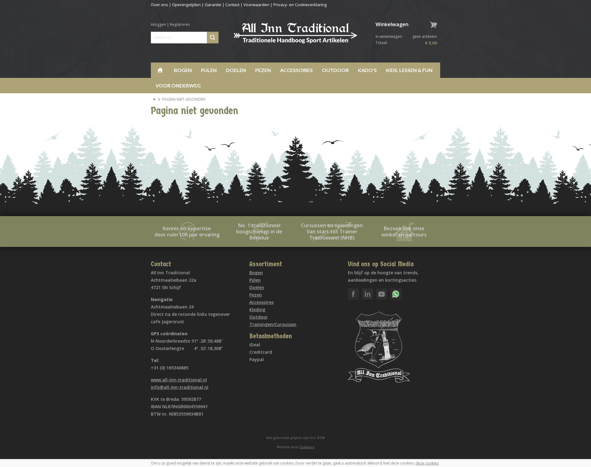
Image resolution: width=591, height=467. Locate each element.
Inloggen (158, 24)
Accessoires (296, 70)
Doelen (236, 70)
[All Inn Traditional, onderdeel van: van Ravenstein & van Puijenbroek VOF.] (295, 33)
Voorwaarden (256, 4)
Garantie (213, 4)
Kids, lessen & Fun (409, 70)
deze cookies (427, 463)
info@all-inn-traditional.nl (179, 387)
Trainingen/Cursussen (272, 324)
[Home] (154, 99)
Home (160, 70)
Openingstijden (186, 4)
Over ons (159, 4)
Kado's (367, 70)
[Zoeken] (213, 37)
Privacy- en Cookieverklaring (300, 4)
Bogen (183, 70)
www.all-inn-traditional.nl (179, 380)
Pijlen (209, 70)
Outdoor (335, 70)
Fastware (307, 447)
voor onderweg (178, 85)
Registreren (180, 24)
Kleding (257, 309)
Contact (232, 4)
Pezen (263, 70)
